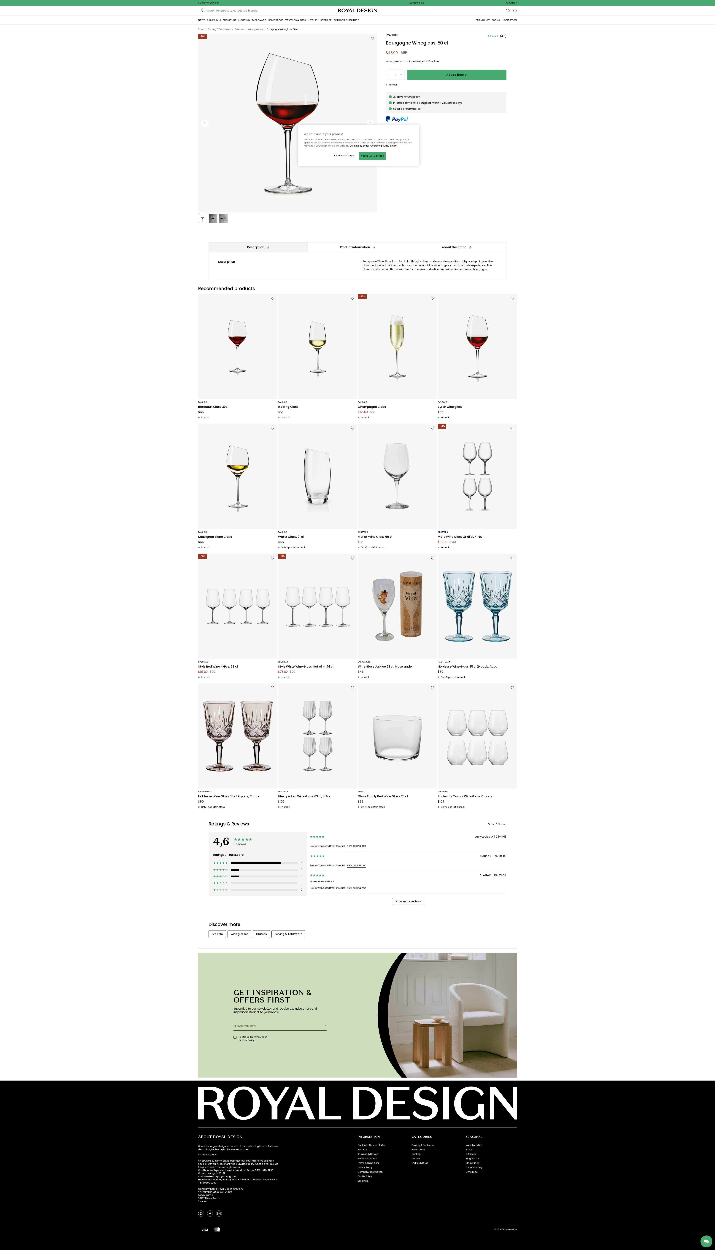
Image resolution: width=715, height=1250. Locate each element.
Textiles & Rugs (420, 1163)
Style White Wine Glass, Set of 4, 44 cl (305, 666)
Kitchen (416, 1158)
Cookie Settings (344, 155)
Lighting (416, 1154)
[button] (511, 2)
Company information (370, 1172)
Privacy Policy (365, 1167)
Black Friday (472, 1163)
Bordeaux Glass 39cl (213, 407)
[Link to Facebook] (210, 1213)
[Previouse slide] (205, 123)
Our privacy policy (359, 145)
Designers (363, 1181)
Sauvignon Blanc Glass (215, 537)
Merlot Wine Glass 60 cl (375, 537)
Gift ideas (471, 1154)
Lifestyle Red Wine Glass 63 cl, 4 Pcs (304, 796)
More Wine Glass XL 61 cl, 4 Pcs (460, 537)
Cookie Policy (365, 1176)
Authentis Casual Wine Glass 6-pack (465, 796)
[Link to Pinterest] (201, 1213)
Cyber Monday (474, 1167)
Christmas (472, 1172)
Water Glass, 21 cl (291, 537)
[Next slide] (370, 123)
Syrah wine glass (450, 407)
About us (362, 1150)
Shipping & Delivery (368, 1154)
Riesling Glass (288, 407)
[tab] (258, 247)
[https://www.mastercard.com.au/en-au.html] (217, 1229)
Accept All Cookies (372, 155)
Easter (469, 1150)
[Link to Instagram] (219, 1213)
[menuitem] (201, 20)
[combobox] (511, 2)
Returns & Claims (367, 1158)
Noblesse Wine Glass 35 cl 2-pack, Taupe (228, 796)
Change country (207, 1154)
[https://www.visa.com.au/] (204, 1229)
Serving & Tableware (423, 1145)
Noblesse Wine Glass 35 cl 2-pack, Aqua (467, 666)
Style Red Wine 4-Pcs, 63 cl (218, 666)
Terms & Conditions (368, 1163)
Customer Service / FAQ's (371, 1145)
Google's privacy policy (383, 145)
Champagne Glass (372, 407)
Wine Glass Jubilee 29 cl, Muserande (384, 666)
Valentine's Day (474, 1145)
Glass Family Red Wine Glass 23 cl (383, 796)
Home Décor (418, 1150)
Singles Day (472, 1158)
